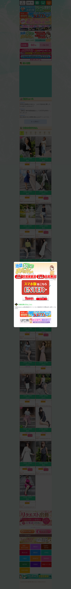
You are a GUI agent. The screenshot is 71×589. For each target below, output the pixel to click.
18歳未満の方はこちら (25, 304)
